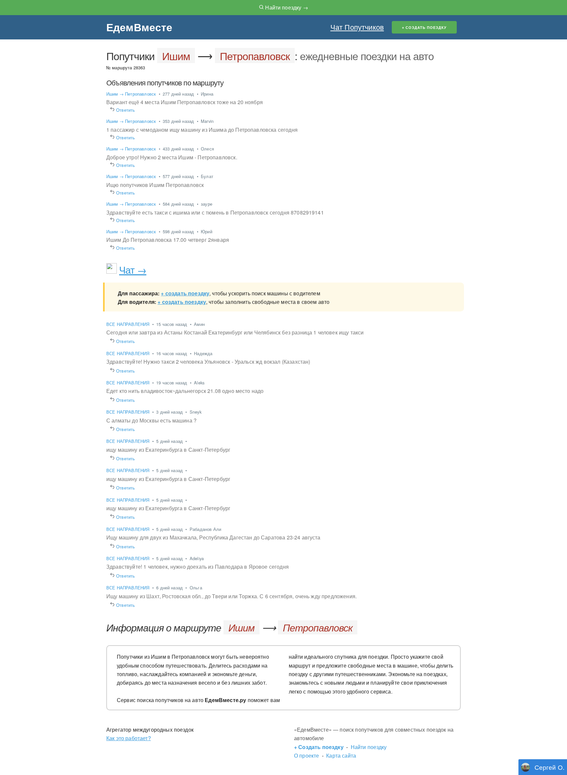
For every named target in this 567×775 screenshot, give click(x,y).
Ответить (125, 110)
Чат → (132, 269)
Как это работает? (128, 738)
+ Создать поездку (319, 747)
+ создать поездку (185, 293)
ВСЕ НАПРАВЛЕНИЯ (128, 324)
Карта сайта (341, 755)
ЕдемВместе (139, 26)
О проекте (306, 755)
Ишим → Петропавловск (131, 94)
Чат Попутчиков (357, 27)
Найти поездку (369, 747)
